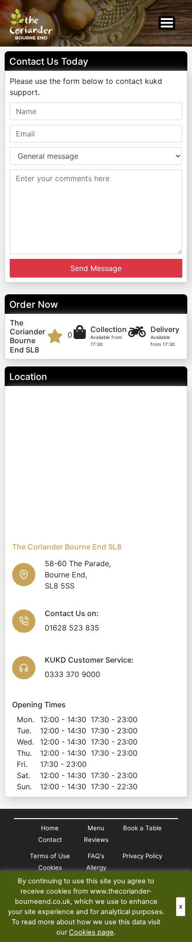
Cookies (50, 867)
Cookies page (91, 932)
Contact (50, 839)
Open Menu (167, 22)
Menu (96, 828)
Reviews (96, 839)
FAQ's (96, 856)
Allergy (96, 867)
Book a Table (142, 828)
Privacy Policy (142, 856)
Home (50, 828)
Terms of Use (50, 856)
